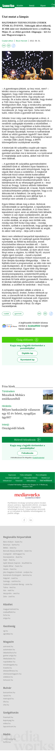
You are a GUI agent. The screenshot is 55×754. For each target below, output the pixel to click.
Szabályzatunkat (38, 458)
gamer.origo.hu (9, 655)
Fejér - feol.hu (9, 560)
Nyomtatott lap (27, 360)
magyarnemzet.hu (11, 609)
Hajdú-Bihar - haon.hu (12, 566)
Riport (43, 5)
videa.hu (7, 723)
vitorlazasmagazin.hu (12, 674)
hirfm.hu (7, 742)
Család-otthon (7, 41)
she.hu (6, 705)
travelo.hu (7, 668)
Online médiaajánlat (26, 475)
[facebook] (24, 520)
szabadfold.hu (9, 612)
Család (6, 314)
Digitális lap (27, 353)
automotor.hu (9, 649)
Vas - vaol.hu (8, 590)
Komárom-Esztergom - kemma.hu (17, 575)
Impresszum (12, 475)
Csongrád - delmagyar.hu (14, 554)
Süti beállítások (46, 480)
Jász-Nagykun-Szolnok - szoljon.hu (17, 572)
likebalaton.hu (9, 658)
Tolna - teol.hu (9, 587)
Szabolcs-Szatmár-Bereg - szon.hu (17, 584)
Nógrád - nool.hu (10, 578)
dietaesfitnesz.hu (10, 670)
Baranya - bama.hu (11, 544)
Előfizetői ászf (7, 481)
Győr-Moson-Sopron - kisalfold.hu (17, 563)
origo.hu (6, 618)
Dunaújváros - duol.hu (12, 557)
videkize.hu (8, 677)
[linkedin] (30, 520)
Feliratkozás (27, 453)
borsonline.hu (9, 692)
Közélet (20, 5)
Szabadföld (34, 326)
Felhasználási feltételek (30, 478)
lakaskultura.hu (9, 652)
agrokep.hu (8, 634)
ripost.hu (7, 695)
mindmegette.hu (10, 664)
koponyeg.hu (8, 720)
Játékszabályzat (31, 481)
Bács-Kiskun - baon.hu (12, 542)
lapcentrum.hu (9, 726)
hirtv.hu (6, 615)
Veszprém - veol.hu (11, 593)
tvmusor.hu (8, 680)
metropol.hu (8, 698)
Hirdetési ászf (45, 478)
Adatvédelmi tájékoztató (12, 478)
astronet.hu (8, 646)
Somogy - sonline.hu (12, 581)
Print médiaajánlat (41, 475)
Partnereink (19, 481)
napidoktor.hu (9, 661)
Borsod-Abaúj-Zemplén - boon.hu (17, 551)
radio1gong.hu (9, 739)
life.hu (6, 701)
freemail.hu (8, 717)
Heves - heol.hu (9, 569)
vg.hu (5, 631)
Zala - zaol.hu (9, 596)
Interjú (31, 5)
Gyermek (18, 314)
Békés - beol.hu (9, 548)
